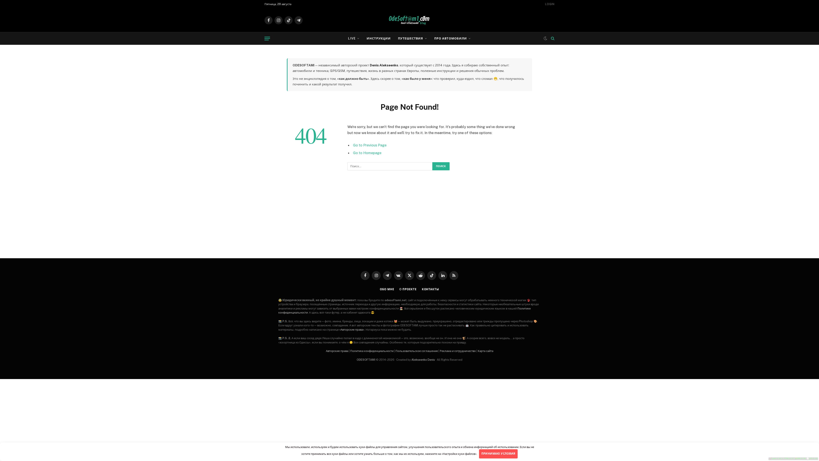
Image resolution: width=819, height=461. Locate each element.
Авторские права (337, 351)
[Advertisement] (409, 219)
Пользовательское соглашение (416, 351)
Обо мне (387, 289)
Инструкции (379, 38)
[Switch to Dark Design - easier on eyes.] (545, 38)
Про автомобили (450, 38)
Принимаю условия (498, 453)
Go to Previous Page (369, 145)
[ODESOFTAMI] (409, 20)
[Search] (552, 38)
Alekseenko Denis (423, 359)
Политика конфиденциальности (372, 351)
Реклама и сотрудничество (458, 351)
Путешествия (410, 38)
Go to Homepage (367, 153)
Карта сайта (485, 351)
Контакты (430, 289)
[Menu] (267, 38)
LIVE (351, 38)
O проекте (407, 289)
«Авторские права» (351, 329)
